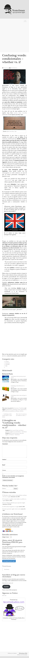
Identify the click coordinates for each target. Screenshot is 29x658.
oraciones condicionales (8, 139)
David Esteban (14, 68)
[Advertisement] (14, 37)
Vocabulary (21, 408)
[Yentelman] (14, 9)
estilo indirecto (5, 411)
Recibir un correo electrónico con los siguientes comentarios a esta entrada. (13, 476)
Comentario (5, 444)
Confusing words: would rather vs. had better (7, 415)
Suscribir (6, 586)
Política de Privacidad (22, 654)
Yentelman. (6, 566)
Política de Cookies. (12, 653)
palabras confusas (15, 411)
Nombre (4, 459)
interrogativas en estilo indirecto (11, 173)
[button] (14, 76)
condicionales (9, 409)
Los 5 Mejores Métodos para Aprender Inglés (14, 502)
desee (5, 356)
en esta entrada (23, 280)
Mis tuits (4, 595)
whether (21, 411)
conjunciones (23, 409)
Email (3, 465)
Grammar (16, 408)
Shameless (7, 180)
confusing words (16, 409)
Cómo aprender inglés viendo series (12, 509)
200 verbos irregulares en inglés (11, 506)
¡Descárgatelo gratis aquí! (9, 561)
